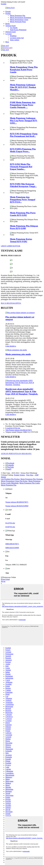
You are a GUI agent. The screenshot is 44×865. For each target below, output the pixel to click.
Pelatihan (13, 36)
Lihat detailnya (10, 346)
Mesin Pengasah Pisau (18, 22)
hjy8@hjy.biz (10, 527)
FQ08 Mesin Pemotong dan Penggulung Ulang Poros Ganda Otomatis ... (22, 104)
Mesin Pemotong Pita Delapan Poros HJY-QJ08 (24, 227)
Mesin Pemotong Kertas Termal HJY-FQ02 (21, 240)
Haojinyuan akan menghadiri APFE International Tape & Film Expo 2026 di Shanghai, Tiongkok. (21, 391)
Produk (8, 13)
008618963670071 (12, 544)
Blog (7, 42)
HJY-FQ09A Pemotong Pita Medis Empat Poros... (23, 150)
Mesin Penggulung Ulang (19, 20)
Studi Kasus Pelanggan (18, 30)
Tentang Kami (10, 26)
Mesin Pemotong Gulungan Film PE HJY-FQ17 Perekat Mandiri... (23, 87)
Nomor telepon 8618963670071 (16, 502)
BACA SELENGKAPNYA (11, 303)
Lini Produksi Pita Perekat (10, 479)
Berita (7, 24)
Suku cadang (14, 40)
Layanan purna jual (17, 38)
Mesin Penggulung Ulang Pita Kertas (14, 481)
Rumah (8, 11)
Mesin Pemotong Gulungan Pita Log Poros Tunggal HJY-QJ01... (23, 120)
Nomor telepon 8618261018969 (16, 506)
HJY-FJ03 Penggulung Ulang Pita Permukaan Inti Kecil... (23, 135)
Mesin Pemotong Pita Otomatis (31, 479)
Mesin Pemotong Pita (17, 16)
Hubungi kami (10, 32)
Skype (3, 581)
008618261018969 (12, 548)
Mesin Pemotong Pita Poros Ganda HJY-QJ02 (23, 214)
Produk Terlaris (19, 475)
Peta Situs (29, 475)
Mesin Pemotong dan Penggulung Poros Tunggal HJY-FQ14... (22, 199)
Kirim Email (5, 579)
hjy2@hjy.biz (10, 523)
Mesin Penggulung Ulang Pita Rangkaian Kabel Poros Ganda (24, 69)
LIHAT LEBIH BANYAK (10, 246)
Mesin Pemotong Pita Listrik (29, 483)
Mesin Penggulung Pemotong (20, 18)
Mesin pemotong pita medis (18, 354)
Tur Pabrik (13, 28)
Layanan (8, 34)
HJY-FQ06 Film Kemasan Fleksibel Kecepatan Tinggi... (23, 185)
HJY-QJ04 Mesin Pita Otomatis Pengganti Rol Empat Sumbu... (21, 166)
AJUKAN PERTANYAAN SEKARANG (16, 454)
